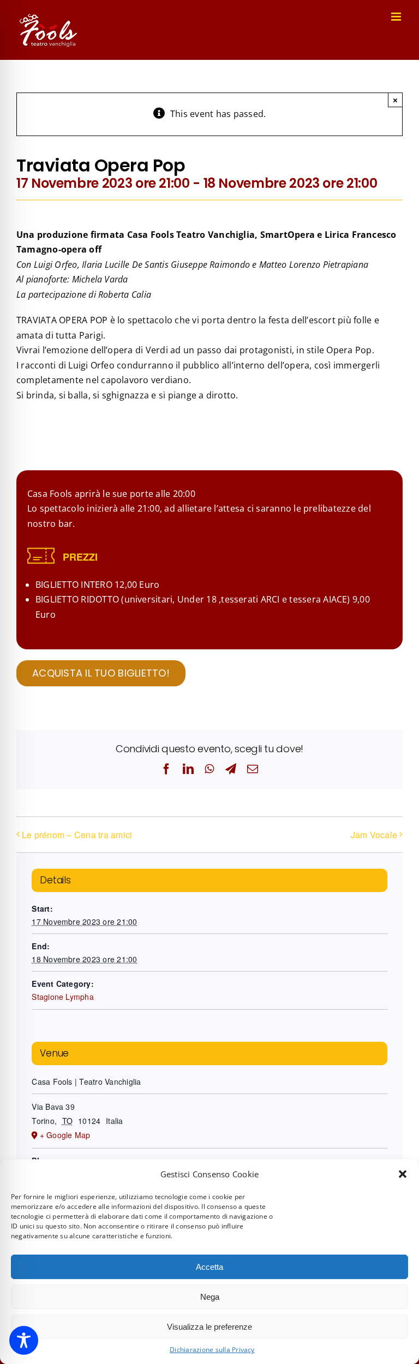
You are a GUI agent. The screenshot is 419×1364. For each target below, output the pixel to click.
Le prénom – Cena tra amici (77, 834)
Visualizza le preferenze (209, 1326)
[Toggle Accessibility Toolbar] (23, 1340)
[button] (402, 1174)
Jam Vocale (374, 834)
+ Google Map (65, 1134)
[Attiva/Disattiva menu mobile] (397, 16)
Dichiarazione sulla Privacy (212, 1349)
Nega (209, 1296)
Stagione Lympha (63, 996)
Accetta (209, 1266)
